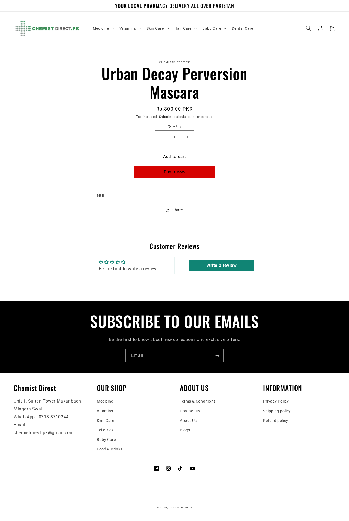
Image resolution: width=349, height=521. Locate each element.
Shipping (166, 117)
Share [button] (177, 210)
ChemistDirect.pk (180, 507)
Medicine (105, 401)
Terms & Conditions (198, 401)
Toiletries (105, 430)
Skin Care (105, 420)
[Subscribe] (217, 355)
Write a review (221, 265)
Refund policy (275, 420)
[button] (102, 28)
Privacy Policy (276, 401)
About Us (188, 420)
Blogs (185, 430)
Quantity (174, 126)
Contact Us (190, 411)
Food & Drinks (109, 449)
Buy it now (174, 172)
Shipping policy (277, 411)
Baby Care (106, 439)
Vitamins (105, 411)
